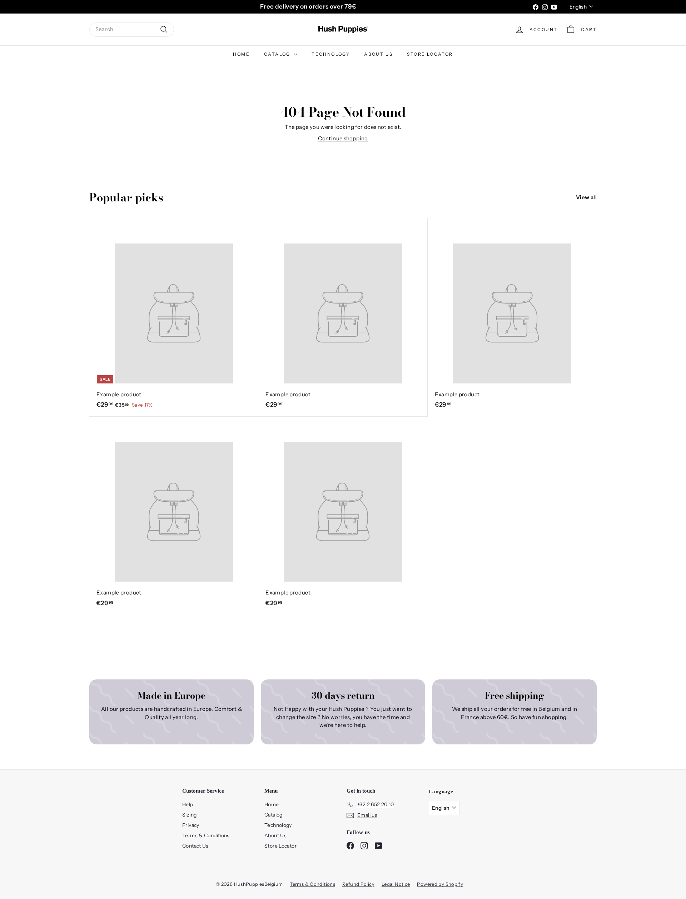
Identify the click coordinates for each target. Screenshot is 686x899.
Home (241, 54)
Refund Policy (358, 884)
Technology (331, 54)
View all (586, 197)
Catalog (278, 54)
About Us (378, 54)
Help (187, 804)
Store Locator (430, 54)
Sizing (189, 815)
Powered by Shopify (440, 884)
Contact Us (195, 846)
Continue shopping (343, 138)
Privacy (190, 825)
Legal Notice (396, 884)
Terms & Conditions (206, 835)
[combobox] (131, 29)
